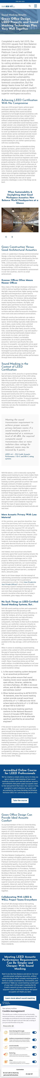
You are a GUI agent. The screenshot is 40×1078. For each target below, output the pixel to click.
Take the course (20, 800)
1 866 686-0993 (20, 1)
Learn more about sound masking (20, 998)
